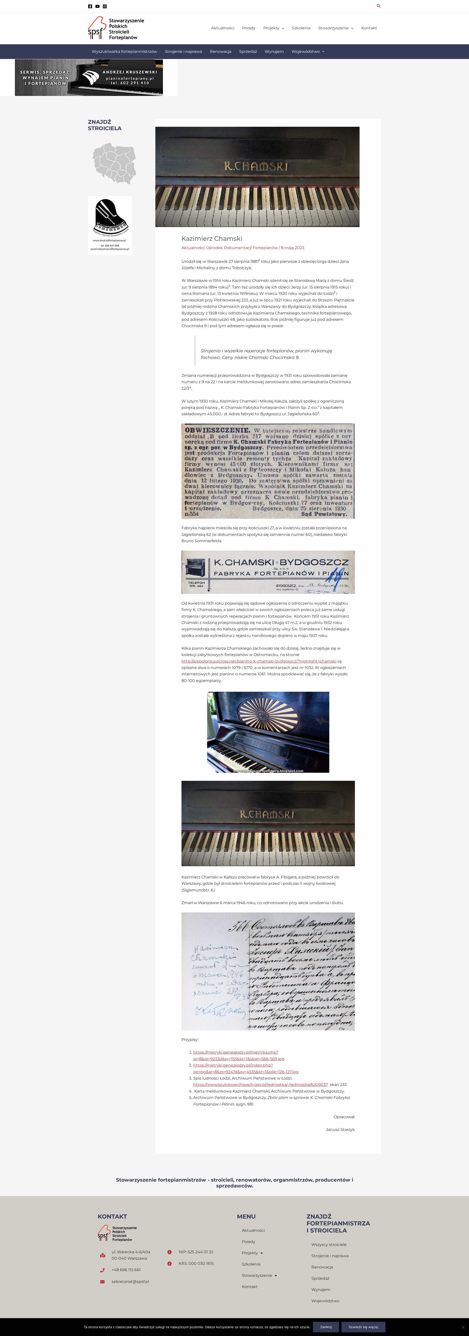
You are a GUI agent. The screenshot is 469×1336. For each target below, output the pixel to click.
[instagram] (105, 6)
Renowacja (322, 1267)
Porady (248, 1241)
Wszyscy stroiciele (329, 1244)
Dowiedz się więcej (363, 1327)
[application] (281, 28)
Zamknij (326, 1327)
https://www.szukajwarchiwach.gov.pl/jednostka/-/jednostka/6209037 (260, 1084)
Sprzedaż (320, 1278)
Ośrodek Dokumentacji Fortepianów (242, 247)
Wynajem (320, 1289)
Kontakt (250, 1286)
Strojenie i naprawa (330, 1256)
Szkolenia (251, 1264)
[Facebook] (90, 6)
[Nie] (462, 1327)
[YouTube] (97, 6)
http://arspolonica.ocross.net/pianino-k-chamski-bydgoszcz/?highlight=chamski (258, 661)
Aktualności (192, 247)
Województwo (325, 1301)
